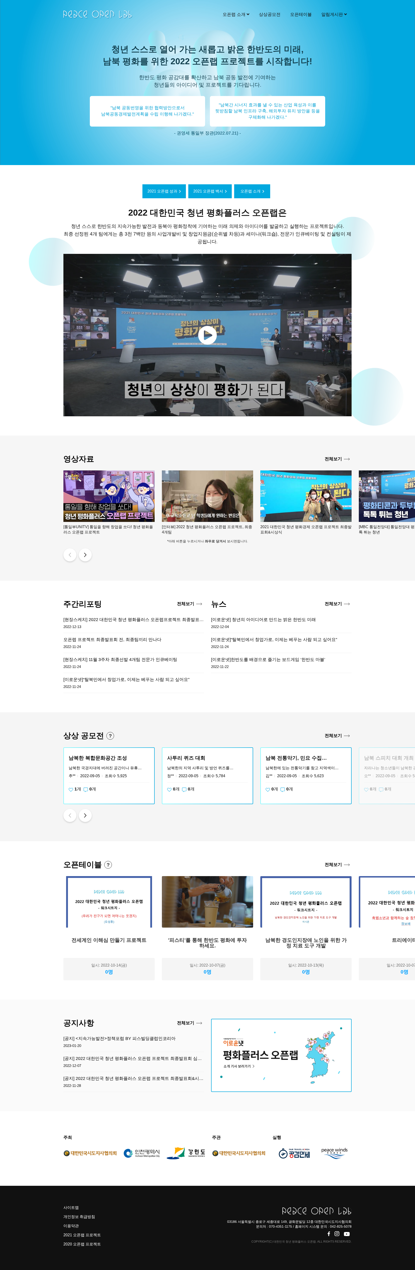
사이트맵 (71, 1208)
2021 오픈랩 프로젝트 (82, 1235)
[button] (69, 554)
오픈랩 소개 (235, 14)
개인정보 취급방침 (79, 1217)
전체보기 (333, 458)
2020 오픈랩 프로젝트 (82, 1244)
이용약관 (71, 1226)
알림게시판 (332, 14)
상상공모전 (270, 14)
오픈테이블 (301, 14)
